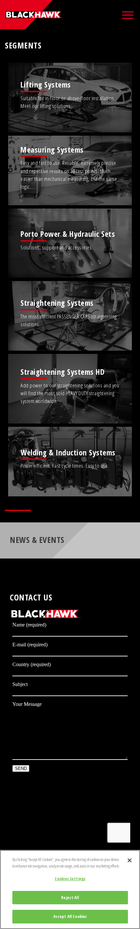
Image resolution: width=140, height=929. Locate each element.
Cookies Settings (70, 879)
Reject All (69, 897)
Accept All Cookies (70, 916)
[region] (70, 889)
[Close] (129, 860)
